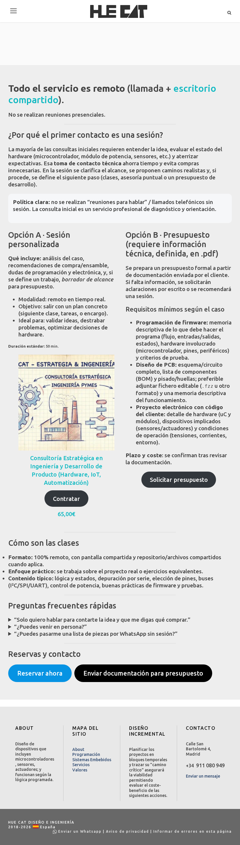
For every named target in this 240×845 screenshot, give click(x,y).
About (78, 749)
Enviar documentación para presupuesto (143, 673)
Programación (86, 754)
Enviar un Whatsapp (80, 831)
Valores (79, 770)
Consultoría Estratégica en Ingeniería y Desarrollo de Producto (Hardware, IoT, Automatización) (66, 470)
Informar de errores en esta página (192, 831)
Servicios (81, 764)
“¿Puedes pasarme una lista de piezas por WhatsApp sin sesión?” (96, 633)
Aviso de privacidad (127, 831)
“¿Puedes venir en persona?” (50, 626)
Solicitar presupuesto (179, 479)
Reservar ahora (40, 673)
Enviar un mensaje (203, 776)
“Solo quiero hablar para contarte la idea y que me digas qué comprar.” (102, 619)
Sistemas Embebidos (91, 759)
